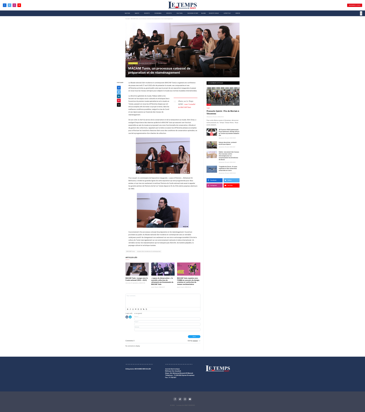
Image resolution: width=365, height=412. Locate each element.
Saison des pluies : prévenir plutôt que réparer (228, 143)
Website (136, 327)
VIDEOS (237, 13)
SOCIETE (147, 13)
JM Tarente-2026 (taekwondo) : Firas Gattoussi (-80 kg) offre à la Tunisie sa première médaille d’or (229, 132)
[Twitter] (119, 92)
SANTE (137, 13)
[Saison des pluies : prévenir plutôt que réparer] (212, 144)
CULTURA (180, 13)
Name (136, 316)
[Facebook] (119, 88)
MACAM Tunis (130, 251)
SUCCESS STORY (193, 13)
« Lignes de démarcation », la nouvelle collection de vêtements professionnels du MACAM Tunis (162, 281)
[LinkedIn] (119, 96)
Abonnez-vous (354, 5)
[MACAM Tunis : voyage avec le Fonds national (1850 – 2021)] (137, 269)
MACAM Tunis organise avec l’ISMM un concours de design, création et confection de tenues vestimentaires (188, 281)
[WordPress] (130, 317)
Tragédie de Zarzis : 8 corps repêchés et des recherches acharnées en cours (228, 168)
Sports (169, 13)
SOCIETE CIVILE (214, 13)
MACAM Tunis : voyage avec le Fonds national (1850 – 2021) (136, 279)
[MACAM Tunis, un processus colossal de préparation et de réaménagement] (182, 50)
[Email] (119, 105)
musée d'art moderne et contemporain (149, 251)
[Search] (361, 13)
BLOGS (203, 13)
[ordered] (138, 309)
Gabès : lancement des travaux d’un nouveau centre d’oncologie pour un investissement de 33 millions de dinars (229, 155)
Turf (208, 104)
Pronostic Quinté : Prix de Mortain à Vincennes (223, 112)
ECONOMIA (158, 13)
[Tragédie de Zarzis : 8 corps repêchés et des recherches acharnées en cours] (212, 169)
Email (136, 321)
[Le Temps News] (182, 5)
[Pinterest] (119, 100)
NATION (127, 13)
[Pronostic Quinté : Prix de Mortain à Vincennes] (223, 96)
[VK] (126, 317)
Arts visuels (133, 63)
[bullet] (141, 309)
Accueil (127, 18)
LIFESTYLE (227, 13)
